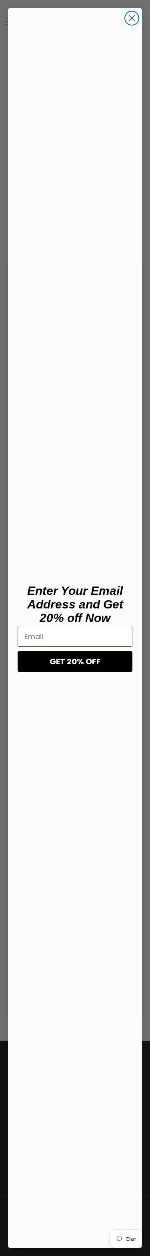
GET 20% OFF (75, 661)
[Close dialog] (132, 18)
